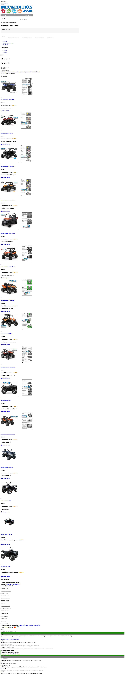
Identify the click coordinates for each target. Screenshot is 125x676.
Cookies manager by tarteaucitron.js (10, 639)
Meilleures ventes (5, 595)
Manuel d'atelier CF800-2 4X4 (8, 434)
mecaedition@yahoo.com (13, 584)
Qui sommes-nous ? (14, 38)
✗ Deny (2, 634)
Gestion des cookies (34, 625)
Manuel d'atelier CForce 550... (8, 367)
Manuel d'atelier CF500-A (7, 467)
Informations (4, 618)
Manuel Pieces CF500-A (6, 534)
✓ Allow (2, 632)
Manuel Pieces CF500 (5, 566)
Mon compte (50, 38)
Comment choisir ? (27, 38)
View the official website (14, 654)
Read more (4, 654)
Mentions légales (5, 610)
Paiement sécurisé (5, 606)
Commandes (4, 623)
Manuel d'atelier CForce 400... (8, 99)
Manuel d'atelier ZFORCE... (7, 133)
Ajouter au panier (5, 110)
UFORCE (5, 50)
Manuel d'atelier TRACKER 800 (8, 233)
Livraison (3, 603)
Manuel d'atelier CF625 (6, 400)
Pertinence (10, 72)
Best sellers (4, 72)
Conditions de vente (6, 608)
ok (2, 55)
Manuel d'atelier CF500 (6, 500)
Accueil (3, 37)
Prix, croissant (27, 72)
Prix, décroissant (35, 72)
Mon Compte (4, 616)
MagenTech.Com (23, 625)
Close (2, 629)
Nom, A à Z (15, 72)
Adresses (3, 621)
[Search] (77, 18)
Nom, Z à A (21, 72)
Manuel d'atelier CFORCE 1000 (7, 300)
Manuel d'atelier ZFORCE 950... (8, 166)
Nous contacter (39, 38)
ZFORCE (5, 52)
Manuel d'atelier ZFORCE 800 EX (8, 267)
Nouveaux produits (5, 598)
